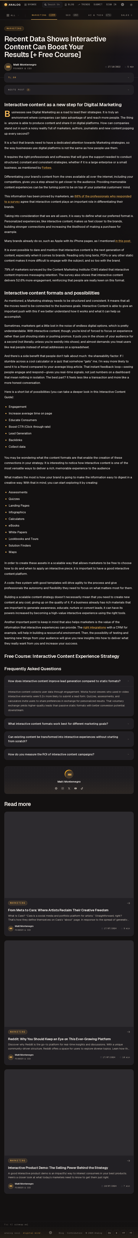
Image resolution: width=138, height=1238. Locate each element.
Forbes (46, 168)
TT (131, 1233)
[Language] (122, 4)
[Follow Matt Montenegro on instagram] (62, 788)
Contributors (74, 1233)
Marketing (14, 28)
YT (123, 1233)
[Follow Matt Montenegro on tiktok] (81, 788)
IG (109, 1233)
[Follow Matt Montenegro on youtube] (75, 788)
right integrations (94, 627)
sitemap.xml (21, 1224)
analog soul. (23, 1233)
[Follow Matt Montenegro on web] (56, 788)
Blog (61, 1233)
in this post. (123, 241)
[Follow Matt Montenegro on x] (69, 788)
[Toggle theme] (131, 4)
